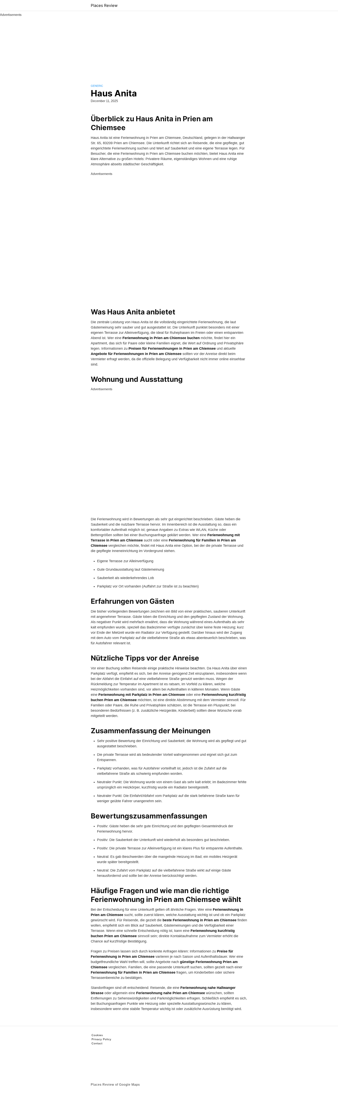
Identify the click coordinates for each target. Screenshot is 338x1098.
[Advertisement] (169, 46)
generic (97, 85)
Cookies (97, 1035)
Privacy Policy (101, 1039)
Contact (97, 1043)
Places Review (104, 5)
